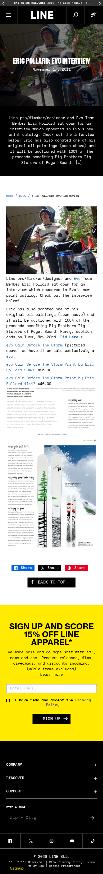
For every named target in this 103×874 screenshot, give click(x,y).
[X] (31, 840)
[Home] (42, 15)
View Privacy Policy (65, 862)
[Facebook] (10, 840)
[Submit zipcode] (92, 818)
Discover (15, 778)
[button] (9, 15)
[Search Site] (75, 15)
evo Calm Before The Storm (34, 345)
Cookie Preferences (64, 866)
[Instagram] (51, 840)
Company (14, 765)
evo (9, 357)
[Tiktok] (92, 840)
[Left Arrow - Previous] (3, 3)
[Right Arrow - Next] (99, 3)
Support (14, 791)
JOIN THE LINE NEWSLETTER (51, 3)
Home (9, 195)
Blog (22, 195)
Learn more (51, 675)
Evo (77, 279)
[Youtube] (72, 840)
